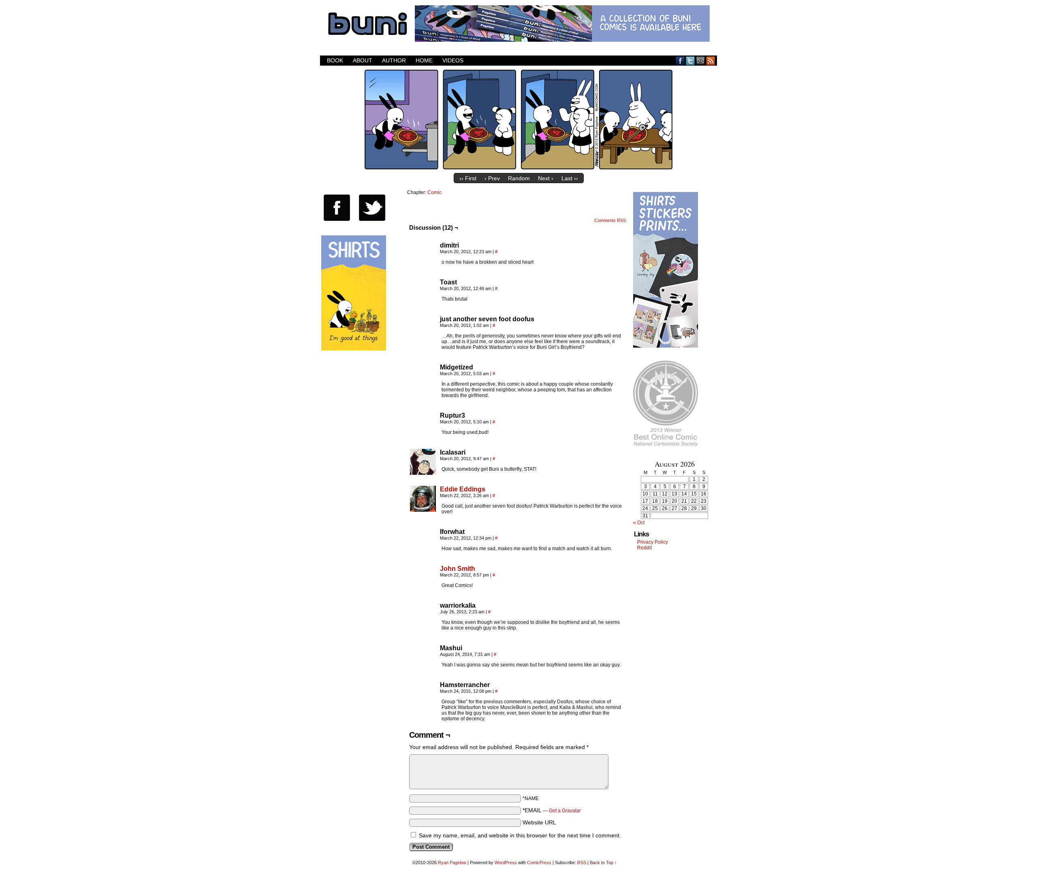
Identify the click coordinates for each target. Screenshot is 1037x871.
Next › (545, 178)
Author (394, 60)
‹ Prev (492, 178)
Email (701, 61)
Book (335, 60)
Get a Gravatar (565, 810)
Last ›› (569, 178)
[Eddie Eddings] (423, 509)
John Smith (457, 568)
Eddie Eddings (462, 489)
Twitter (690, 61)
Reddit (644, 548)
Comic (434, 192)
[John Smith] (423, 589)
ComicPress (539, 862)
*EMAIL (552, 810)
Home (424, 60)
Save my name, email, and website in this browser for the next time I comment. (520, 835)
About (362, 60)
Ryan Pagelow (452, 862)
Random (519, 178)
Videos (452, 60)
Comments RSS (610, 220)
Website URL (539, 822)
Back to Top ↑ (603, 862)
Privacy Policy (652, 542)
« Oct (638, 522)
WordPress (506, 862)
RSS (711, 61)
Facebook (680, 61)
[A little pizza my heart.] (518, 167)
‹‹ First (467, 178)
